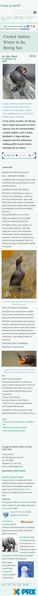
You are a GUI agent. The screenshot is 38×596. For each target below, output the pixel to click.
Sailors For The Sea (17, 512)
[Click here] (19, 471)
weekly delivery (25, 502)
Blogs (2, 18)
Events (15, 18)
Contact (9, 584)
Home (3, 17)
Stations (9, 18)
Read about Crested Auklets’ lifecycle (15, 427)
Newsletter (4, 20)
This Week (10, 17)
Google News (25, 29)
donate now (23, 489)
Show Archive (19, 17)
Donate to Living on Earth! (12, 477)
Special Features (30, 17)
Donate (29, 18)
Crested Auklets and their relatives (14, 431)
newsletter (9, 508)
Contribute (23, 537)
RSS (14, 584)
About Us (22, 18)
